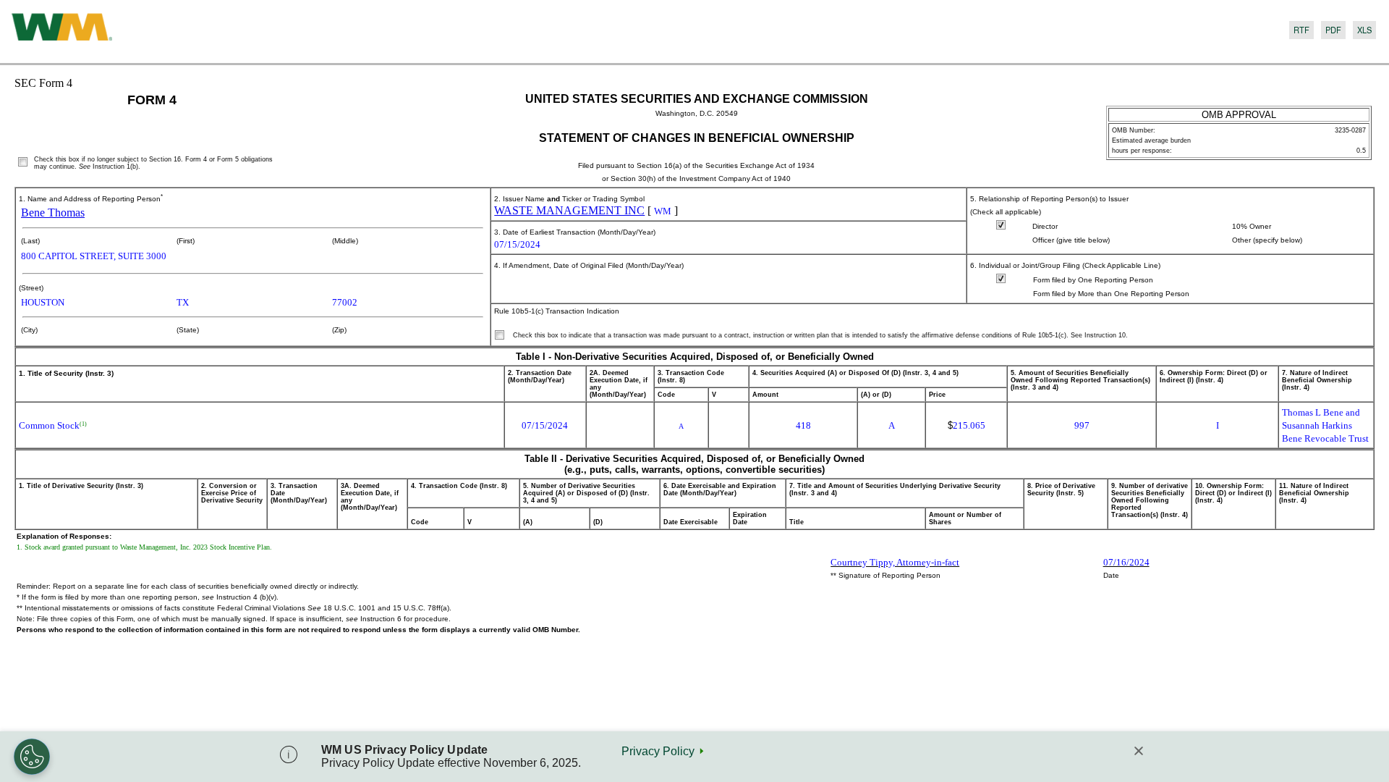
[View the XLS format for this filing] (1362, 31)
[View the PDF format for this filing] (1331, 31)
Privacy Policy (657, 751)
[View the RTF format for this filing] (1299, 31)
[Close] (1138, 752)
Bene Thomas (53, 212)
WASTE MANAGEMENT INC (569, 210)
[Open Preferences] (32, 757)
